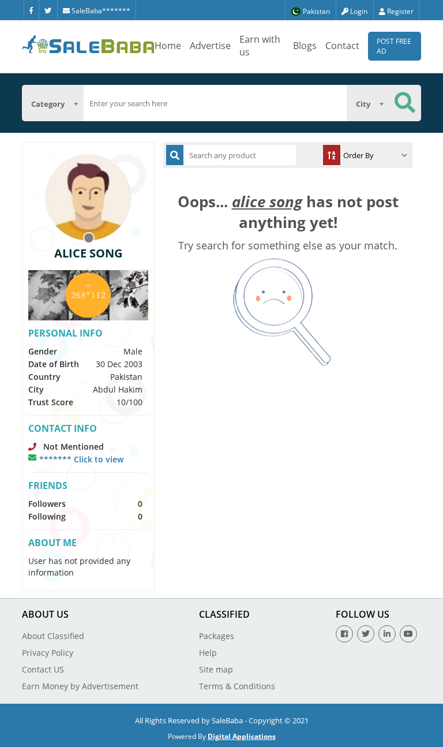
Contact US (43, 669)
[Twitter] (48, 10)
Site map (216, 669)
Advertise (210, 45)
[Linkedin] (387, 634)
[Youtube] (408, 634)
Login (357, 11)
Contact (342, 45)
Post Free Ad (394, 46)
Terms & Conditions (237, 686)
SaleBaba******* (100, 11)
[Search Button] (405, 103)
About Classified (53, 635)
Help (208, 652)
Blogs (305, 45)
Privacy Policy (47, 652)
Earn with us (259, 45)
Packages (216, 635)
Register (399, 11)
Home (168, 45)
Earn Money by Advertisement (80, 686)
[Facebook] (31, 10)
